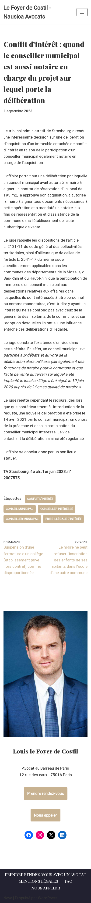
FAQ (68, 881)
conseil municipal (19, 508)
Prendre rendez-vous (45, 793)
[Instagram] (40, 835)
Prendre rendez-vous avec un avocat (45, 874)
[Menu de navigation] (82, 12)
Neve (8, 898)
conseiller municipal (22, 519)
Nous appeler (45, 815)
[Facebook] (28, 835)
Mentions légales (38, 881)
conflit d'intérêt (40, 498)
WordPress (47, 898)
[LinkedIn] (62, 835)
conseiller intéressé (56, 508)
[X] (51, 835)
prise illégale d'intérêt (63, 519)
